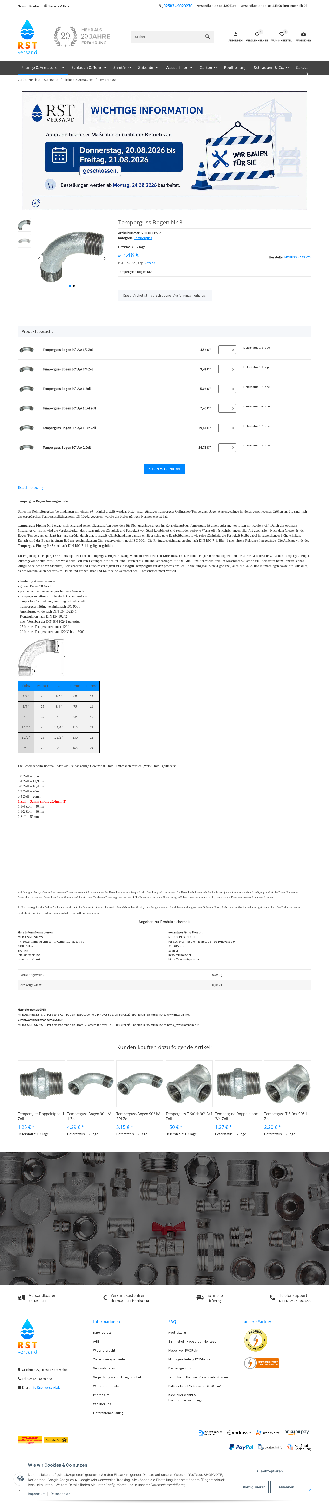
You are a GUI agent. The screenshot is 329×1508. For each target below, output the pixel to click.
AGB (96, 1341)
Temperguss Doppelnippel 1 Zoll (41, 1116)
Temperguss (143, 238)
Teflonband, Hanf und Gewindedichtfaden (198, 1377)
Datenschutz (60, 1494)
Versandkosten (104, 1368)
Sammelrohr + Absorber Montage (192, 1341)
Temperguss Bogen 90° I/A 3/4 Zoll (138, 1116)
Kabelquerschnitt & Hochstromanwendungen (186, 1397)
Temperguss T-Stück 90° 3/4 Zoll (189, 1116)
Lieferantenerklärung (108, 1413)
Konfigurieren (254, 1487)
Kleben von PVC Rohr (183, 1350)
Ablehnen (286, 1487)
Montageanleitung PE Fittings (189, 1359)
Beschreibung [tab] (30, 487)
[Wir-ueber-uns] (82, 37)
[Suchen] (208, 37)
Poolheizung (177, 1332)
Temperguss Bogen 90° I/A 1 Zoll (89, 1116)
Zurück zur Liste (29, 79)
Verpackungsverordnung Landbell (117, 1377)
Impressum (36, 1494)
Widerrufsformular (106, 1386)
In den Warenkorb (164, 469)
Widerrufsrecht (104, 1350)
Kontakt (35, 6)
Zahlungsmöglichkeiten (110, 1359)
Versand (150, 263)
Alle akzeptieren (269, 1471)
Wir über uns (102, 1404)
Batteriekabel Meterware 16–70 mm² (194, 1386)
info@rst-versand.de (46, 1387)
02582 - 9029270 (178, 5)
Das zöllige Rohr (179, 1368)
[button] (58, 6)
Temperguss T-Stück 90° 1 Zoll (285, 1116)
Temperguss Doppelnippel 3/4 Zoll (237, 1116)
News (22, 6)
